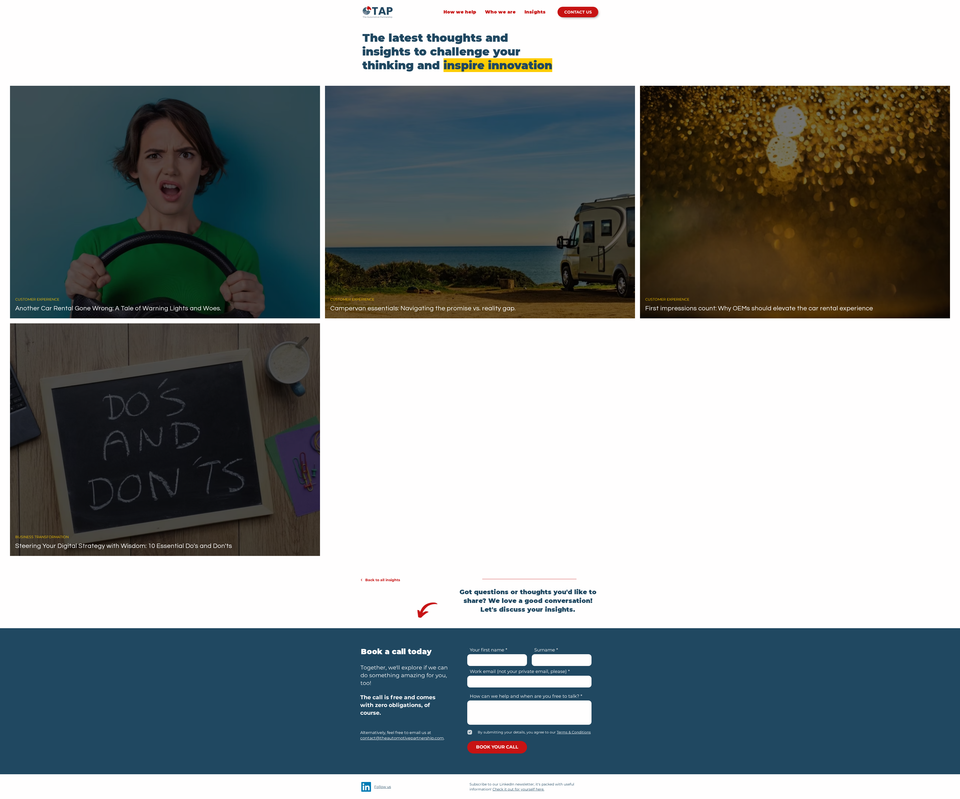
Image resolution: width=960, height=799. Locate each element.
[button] (573, 732)
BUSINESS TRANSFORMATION (42, 537)
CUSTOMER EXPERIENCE (37, 299)
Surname (544, 650)
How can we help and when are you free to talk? (524, 696)
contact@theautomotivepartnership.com (402, 738)
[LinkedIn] (366, 787)
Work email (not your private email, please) (518, 671)
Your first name (487, 650)
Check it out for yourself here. (518, 789)
